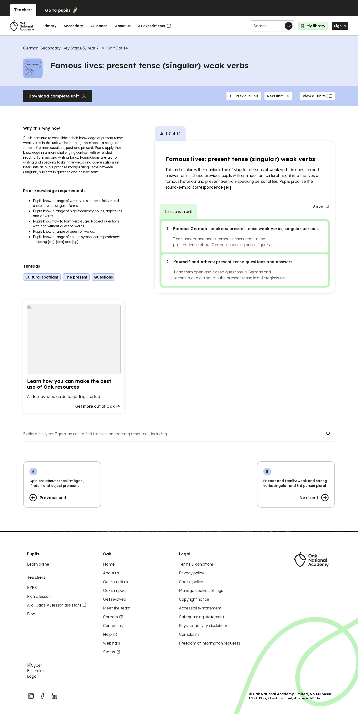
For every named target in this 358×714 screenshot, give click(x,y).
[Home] (22, 26)
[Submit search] (288, 26)
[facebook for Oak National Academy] (43, 696)
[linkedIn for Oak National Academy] (54, 696)
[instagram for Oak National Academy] (31, 696)
